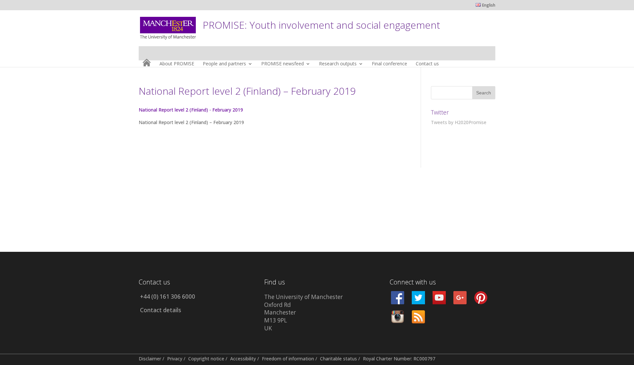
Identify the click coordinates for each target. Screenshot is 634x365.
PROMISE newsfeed (282, 64)
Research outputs (338, 64)
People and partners (224, 64)
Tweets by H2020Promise (458, 122)
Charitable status (338, 358)
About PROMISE (176, 64)
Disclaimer (150, 358)
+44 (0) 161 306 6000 (167, 296)
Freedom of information (288, 358)
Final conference (389, 64)
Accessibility (243, 358)
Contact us (427, 64)
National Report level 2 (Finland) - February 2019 (191, 110)
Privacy (174, 358)
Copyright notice (206, 358)
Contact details (160, 310)
